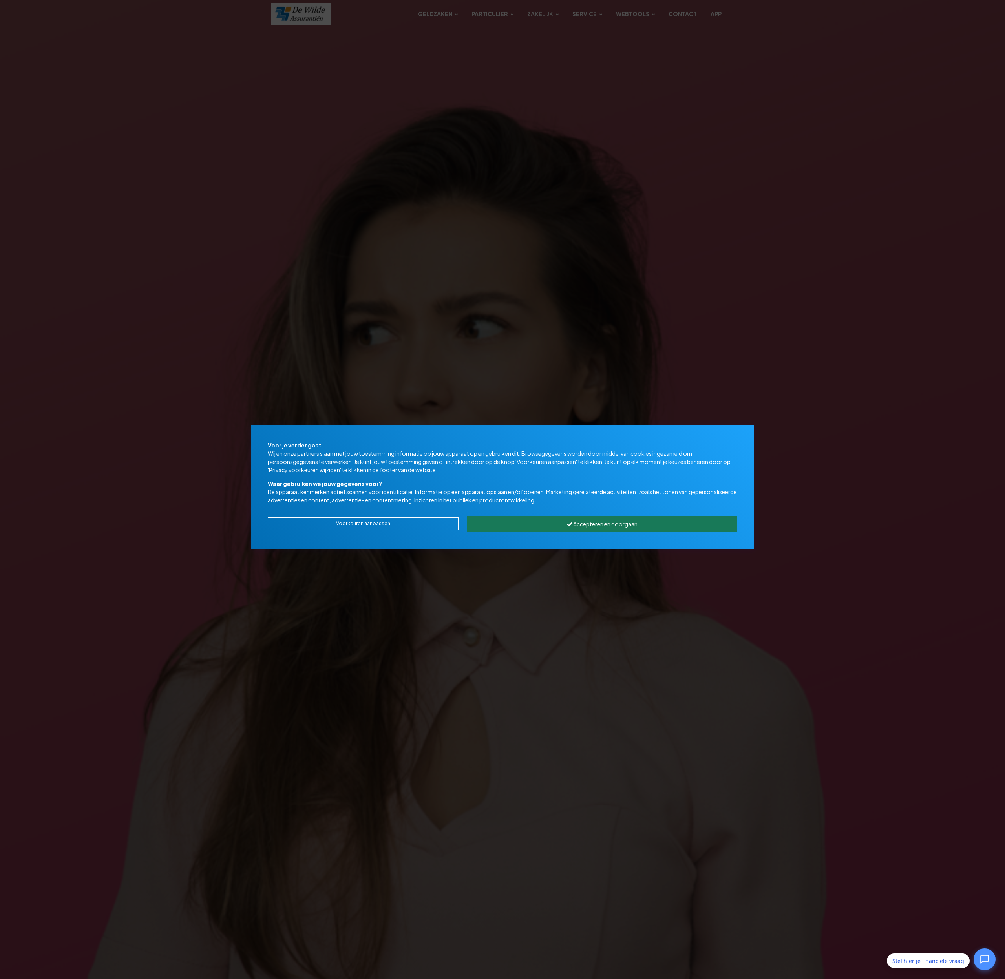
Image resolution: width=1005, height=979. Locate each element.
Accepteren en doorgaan (605, 524)
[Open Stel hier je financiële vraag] (985, 959)
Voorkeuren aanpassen (363, 523)
